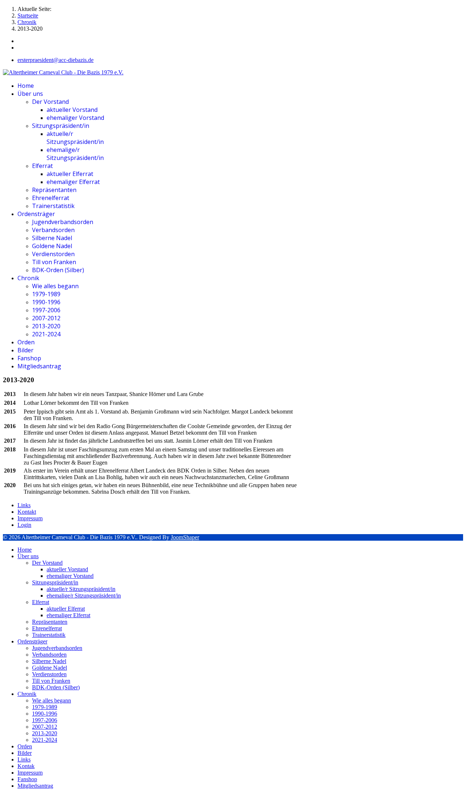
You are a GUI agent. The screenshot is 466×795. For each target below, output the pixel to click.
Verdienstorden (53, 254)
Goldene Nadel (52, 246)
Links (24, 505)
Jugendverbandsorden (62, 222)
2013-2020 (46, 326)
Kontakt (26, 512)
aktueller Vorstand (72, 110)
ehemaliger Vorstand (75, 118)
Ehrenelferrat (50, 198)
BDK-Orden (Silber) (58, 270)
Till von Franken (54, 262)
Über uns (30, 94)
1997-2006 (46, 310)
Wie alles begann (55, 286)
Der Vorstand (50, 102)
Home (25, 86)
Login (24, 525)
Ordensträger (36, 214)
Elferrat (42, 166)
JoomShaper (185, 537)
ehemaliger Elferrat (73, 182)
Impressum (30, 518)
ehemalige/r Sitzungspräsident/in (75, 154)
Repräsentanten (54, 190)
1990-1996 (46, 302)
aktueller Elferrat (70, 174)
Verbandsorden (53, 230)
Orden (26, 342)
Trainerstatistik (53, 206)
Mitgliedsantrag (39, 366)
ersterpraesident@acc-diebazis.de (55, 60)
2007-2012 (46, 318)
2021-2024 (46, 334)
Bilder (25, 350)
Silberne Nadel (52, 238)
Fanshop (29, 358)
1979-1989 (46, 294)
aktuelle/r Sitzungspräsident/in (75, 138)
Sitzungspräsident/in (60, 126)
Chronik (28, 278)
